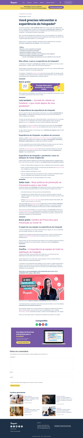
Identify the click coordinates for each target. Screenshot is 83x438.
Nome (11, 372)
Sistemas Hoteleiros (50, 2)
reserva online (36, 73)
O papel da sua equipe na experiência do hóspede (31, 55)
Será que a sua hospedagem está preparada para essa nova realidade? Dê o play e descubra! (41, 56)
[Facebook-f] (11, 426)
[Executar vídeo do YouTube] (41, 287)
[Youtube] (17, 426)
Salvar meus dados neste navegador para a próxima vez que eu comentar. (27, 382)
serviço (27, 122)
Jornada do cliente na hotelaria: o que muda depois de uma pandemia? (37, 103)
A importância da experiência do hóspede (29, 50)
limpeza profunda (60, 167)
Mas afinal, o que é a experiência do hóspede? (30, 49)
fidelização (30, 125)
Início (23, 2)
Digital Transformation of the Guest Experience (40, 138)
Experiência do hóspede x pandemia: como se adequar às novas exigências (37, 53)
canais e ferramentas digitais (31, 148)
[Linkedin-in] (19, 426)
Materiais (42, 2)
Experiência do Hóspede (26, 13)
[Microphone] (22, 426)
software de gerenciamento (25, 211)
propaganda (34, 126)
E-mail (11, 377)
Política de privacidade (15, 431)
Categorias (29, 2)
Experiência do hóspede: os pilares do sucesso (30, 52)
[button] (60, 2)
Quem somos (13, 429)
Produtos (36, 2)
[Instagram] (14, 426)
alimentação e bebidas (24, 311)
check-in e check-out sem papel (32, 199)
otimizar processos (34, 203)
